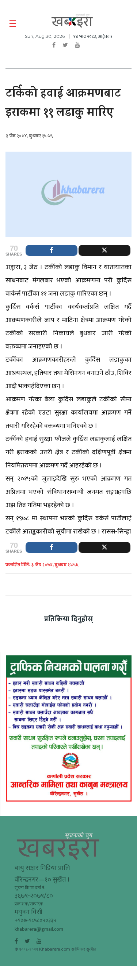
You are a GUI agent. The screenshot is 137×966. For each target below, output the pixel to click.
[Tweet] (104, 250)
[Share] (51, 250)
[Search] (127, 24)
